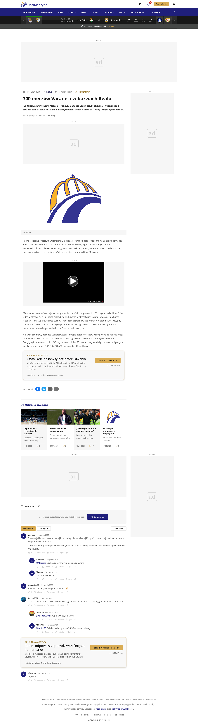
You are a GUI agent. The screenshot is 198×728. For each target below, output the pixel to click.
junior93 (40, 612)
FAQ (76, 714)
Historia (108, 12)
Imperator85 (33, 585)
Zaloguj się (99, 517)
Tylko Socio (119, 528)
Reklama (97, 714)
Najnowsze (28, 528)
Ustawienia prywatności (99, 719)
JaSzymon (32, 673)
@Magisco (41, 562)
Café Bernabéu (46, 12)
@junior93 (41, 628)
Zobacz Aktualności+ (107, 360)
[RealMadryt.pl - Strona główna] (34, 4)
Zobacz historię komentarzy (106, 647)
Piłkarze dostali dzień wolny (58, 429)
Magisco (31, 535)
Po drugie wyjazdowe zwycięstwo (109, 431)
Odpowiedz (41, 553)
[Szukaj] (174, 12)
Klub (95, 12)
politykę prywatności (122, 708)
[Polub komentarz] (38, 579)
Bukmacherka (137, 12)
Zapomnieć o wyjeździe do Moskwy (30, 431)
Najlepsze (43, 528)
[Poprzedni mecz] (23, 20)
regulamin (101, 708)
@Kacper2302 (43, 615)
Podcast (122, 12)
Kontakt (107, 714)
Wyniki (71, 12)
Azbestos (40, 559)
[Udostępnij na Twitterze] (43, 389)
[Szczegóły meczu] (30, 20)
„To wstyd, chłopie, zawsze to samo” (86, 429)
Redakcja (85, 714)
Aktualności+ (29, 12)
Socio (60, 12)
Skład (83, 12)
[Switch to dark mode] (141, 4)
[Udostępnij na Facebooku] (37, 389)
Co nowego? (154, 12)
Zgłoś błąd (119, 714)
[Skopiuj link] (56, 389)
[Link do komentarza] (67, 552)
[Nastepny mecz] (174, 20)
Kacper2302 (33, 598)
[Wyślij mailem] (50, 389)
